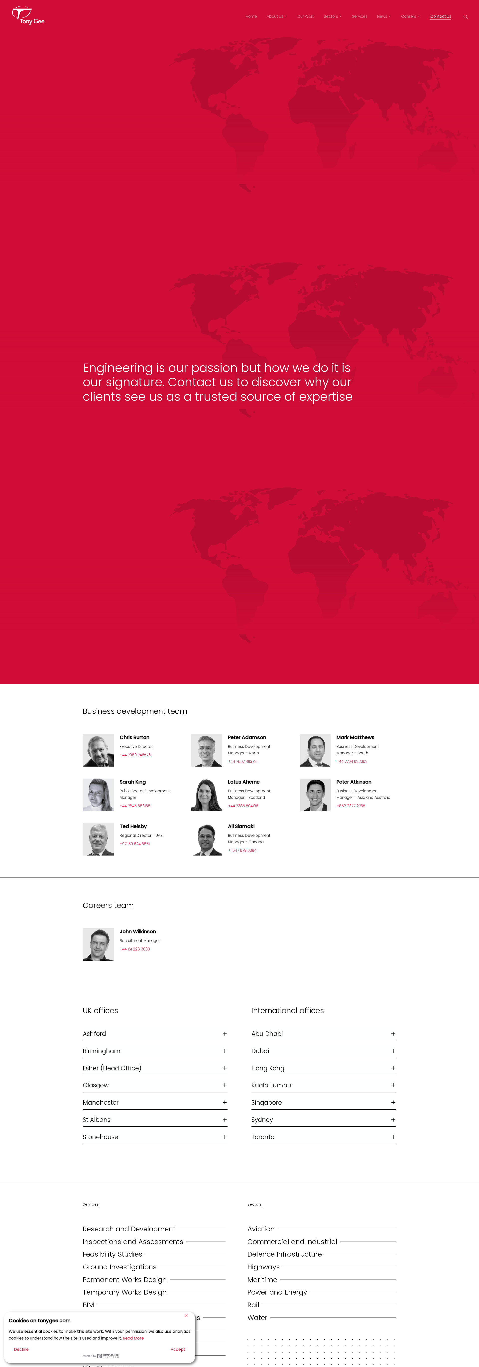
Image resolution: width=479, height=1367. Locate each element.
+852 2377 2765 (351, 806)
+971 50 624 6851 (135, 844)
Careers (408, 16)
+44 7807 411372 (242, 761)
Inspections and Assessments (133, 1242)
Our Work (305, 16)
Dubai (260, 1051)
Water (257, 1318)
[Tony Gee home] (28, 15)
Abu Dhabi (267, 1034)
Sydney (262, 1120)
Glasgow (96, 1085)
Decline (21, 1349)
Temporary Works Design (125, 1292)
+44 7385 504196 (243, 806)
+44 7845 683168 (135, 806)
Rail (253, 1305)
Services (359, 16)
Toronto (262, 1137)
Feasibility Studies (112, 1254)
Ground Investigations (120, 1267)
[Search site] (465, 17)
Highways (263, 1267)
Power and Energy (277, 1292)
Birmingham (101, 1051)
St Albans (97, 1120)
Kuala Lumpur (272, 1085)
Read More (133, 1338)
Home (251, 16)
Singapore (266, 1102)
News (382, 16)
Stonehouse (100, 1137)
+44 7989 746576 (135, 755)
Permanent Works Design (125, 1280)
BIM (88, 1305)
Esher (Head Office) (112, 1068)
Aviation (261, 1229)
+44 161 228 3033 (135, 949)
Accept (178, 1349)
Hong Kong (267, 1068)
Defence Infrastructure (284, 1254)
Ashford (94, 1034)
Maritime (262, 1280)
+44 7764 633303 (352, 761)
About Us (275, 16)
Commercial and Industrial (292, 1242)
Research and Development (129, 1229)
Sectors (331, 16)
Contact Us (440, 16)
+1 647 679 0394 (242, 850)
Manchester (101, 1102)
